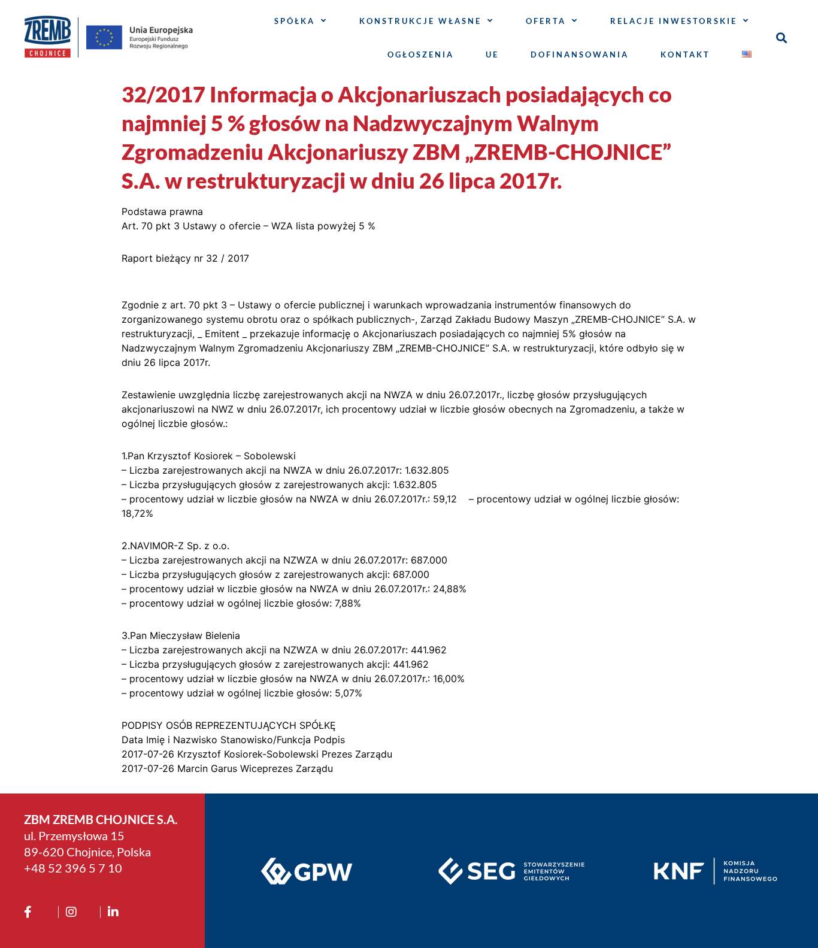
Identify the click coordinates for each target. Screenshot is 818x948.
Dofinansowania (580, 54)
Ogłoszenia (420, 54)
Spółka (294, 21)
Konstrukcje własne (420, 21)
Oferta (546, 21)
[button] (782, 37)
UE (492, 54)
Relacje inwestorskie (673, 21)
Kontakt (685, 54)
